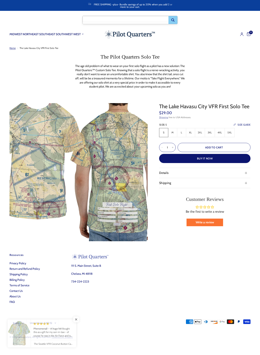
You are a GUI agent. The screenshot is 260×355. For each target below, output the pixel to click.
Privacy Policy (18, 263)
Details (164, 173)
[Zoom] (139, 111)
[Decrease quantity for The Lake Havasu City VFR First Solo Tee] (162, 147)
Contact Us (16, 291)
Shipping (163, 117)
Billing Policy (17, 280)
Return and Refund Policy (25, 269)
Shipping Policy (19, 274)
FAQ (12, 302)
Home (13, 48)
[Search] (172, 20)
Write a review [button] (205, 222)
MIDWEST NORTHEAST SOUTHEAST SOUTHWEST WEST (45, 34)
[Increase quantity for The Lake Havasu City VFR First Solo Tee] (172, 147)
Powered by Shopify (62, 336)
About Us (15, 296)
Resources (17, 255)
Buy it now (205, 158)
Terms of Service (20, 285)
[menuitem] (48, 34)
